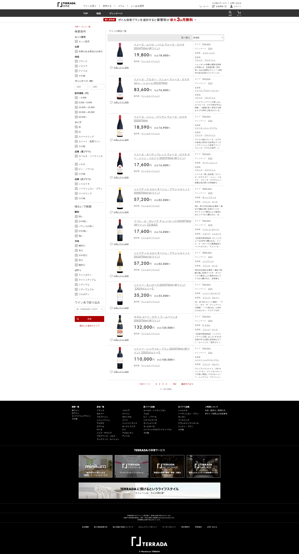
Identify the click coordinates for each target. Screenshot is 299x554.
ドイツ (125, 420)
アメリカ (126, 436)
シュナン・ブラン (185, 426)
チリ (124, 429)
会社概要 (85, 527)
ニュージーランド (129, 423)
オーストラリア (128, 426)
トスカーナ (216, 234)
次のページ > (187, 384)
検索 (90, 319)
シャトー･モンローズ (211, 293)
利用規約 (198, 527)
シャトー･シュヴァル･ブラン (207, 360)
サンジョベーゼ (150, 423)
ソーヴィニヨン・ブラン (188, 414)
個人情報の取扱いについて (123, 527)
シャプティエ (208, 261)
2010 (210, 257)
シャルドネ (182, 410)
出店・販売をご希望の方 (215, 410)
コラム (121, 6)
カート (206, 6)
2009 (210, 193)
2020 (210, 121)
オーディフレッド (209, 163)
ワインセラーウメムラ (150, 61)
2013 (210, 83)
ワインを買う (89, 6)
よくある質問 (137, 6)
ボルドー (215, 298)
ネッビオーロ (149, 426)
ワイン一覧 (85, 27)
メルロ (146, 414)
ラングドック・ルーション (108, 439)
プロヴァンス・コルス (106, 436)
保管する (107, 6)
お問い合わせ (235, 3)
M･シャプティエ (209, 197)
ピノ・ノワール (150, 417)
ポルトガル (127, 417)
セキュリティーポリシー (147, 527)
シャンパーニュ (103, 420)
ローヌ (215, 202)
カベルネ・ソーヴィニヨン (154, 410)
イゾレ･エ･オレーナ (210, 229)
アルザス (100, 423)
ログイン (237, 6)
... (170, 384)
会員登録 (219, 6)
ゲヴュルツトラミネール (188, 423)
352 (174, 384)
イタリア (206, 234)
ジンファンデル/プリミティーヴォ (157, 429)
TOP (76, 27)
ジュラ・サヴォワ (104, 433)
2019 (210, 225)
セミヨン (182, 417)
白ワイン (75, 413)
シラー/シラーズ (150, 420)
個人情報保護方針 (101, 527)
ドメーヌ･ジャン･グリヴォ (206, 128)
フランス (198, 60)
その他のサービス (219, 3)
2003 (210, 321)
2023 (210, 289)
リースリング (183, 420)
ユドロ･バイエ (208, 53)
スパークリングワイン (81, 416)
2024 (210, 49)
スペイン (126, 414)
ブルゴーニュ (210, 60)
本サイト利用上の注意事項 (216, 414)
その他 (74, 419)
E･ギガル (206, 325)
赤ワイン (75, 410)
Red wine (206, 44)
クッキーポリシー (169, 527)
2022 (210, 158)
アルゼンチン (127, 433)
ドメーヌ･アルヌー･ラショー (207, 90)
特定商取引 (185, 527)
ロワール (100, 426)
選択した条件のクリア (89, 326)
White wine (207, 189)
